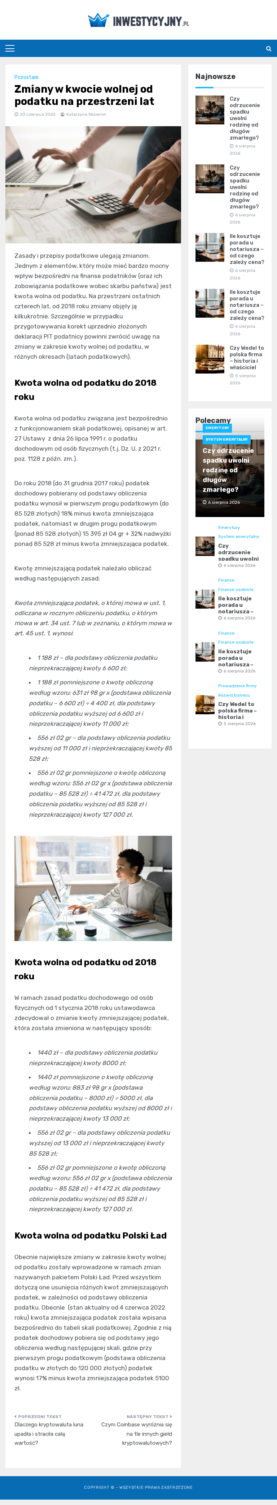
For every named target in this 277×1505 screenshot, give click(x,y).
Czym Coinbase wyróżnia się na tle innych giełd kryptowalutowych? (136, 1433)
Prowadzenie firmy (237, 685)
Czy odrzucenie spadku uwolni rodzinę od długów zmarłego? (245, 118)
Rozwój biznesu (234, 695)
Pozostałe (26, 77)
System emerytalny (227, 439)
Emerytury (217, 428)
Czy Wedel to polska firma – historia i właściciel (247, 358)
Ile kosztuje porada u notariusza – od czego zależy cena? (247, 249)
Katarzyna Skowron (86, 114)
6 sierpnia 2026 (239, 565)
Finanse (226, 580)
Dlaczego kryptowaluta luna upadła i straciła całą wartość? (48, 1433)
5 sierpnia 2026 (240, 723)
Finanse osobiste (236, 589)
